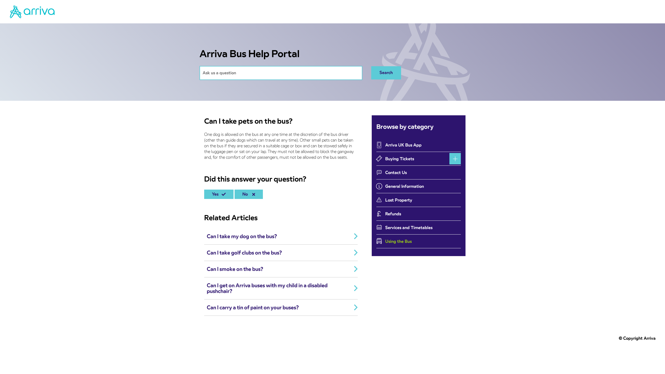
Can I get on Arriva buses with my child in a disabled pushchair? (267, 288)
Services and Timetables (409, 227)
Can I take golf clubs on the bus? (244, 252)
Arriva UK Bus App (403, 145)
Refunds (393, 214)
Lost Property (398, 200)
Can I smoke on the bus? (235, 269)
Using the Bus (398, 241)
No (246, 194)
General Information (404, 186)
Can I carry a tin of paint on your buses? (253, 307)
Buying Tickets (399, 159)
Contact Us (396, 172)
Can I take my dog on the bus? (242, 236)
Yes (216, 194)
